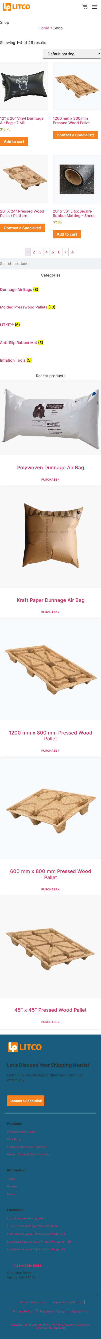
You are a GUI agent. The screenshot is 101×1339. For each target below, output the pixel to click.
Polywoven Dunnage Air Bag (50, 467)
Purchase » (50, 479)
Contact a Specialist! (75, 135)
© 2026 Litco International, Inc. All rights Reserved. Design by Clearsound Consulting (50, 1326)
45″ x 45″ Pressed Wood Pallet (50, 1010)
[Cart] (85, 7)
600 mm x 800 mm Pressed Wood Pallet (50, 874)
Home (44, 28)
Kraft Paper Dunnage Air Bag (51, 600)
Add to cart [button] (14, 141)
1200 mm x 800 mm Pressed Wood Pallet (50, 736)
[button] (72, 6)
